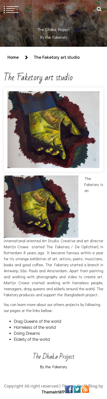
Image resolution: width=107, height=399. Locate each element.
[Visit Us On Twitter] (77, 388)
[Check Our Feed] (85, 388)
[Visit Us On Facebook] (69, 388)
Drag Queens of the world (37, 321)
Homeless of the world (35, 327)
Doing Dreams (27, 333)
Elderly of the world (32, 339)
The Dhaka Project (53, 29)
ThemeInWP (53, 392)
